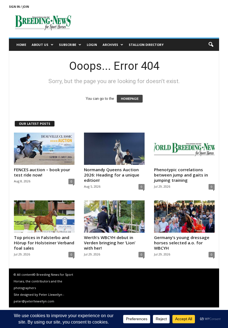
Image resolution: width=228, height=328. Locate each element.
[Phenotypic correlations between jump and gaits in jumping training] (184, 149)
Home (21, 45)
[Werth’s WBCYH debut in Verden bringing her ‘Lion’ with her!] (114, 216)
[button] (211, 45)
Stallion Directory (146, 45)
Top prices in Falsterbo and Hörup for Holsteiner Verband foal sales (44, 243)
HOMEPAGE (129, 98)
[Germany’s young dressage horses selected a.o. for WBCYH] (184, 216)
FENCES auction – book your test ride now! (42, 172)
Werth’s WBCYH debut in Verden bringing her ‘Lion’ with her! (109, 243)
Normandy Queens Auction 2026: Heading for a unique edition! (111, 175)
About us (40, 45)
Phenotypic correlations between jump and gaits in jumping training (181, 175)
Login (92, 45)
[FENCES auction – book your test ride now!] (44, 149)
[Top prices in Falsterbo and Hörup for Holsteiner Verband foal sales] (44, 216)
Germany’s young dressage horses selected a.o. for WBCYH (181, 243)
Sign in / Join (19, 7)
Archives (110, 45)
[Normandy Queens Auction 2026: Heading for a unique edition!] (114, 149)
